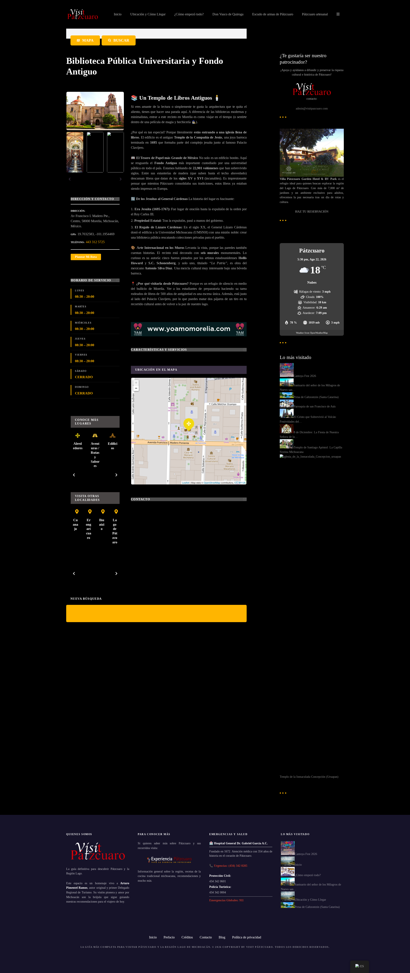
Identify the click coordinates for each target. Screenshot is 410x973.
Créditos (187, 937)
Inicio (118, 14)
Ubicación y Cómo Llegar (147, 14)
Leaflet (185, 482)
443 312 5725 (95, 242)
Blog (222, 937)
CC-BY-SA (239, 482)
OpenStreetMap (212, 482)
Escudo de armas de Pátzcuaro (272, 14)
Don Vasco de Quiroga (227, 14)
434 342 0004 (217, 892)
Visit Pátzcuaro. (260, 947)
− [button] (136, 388)
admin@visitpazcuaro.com (312, 108)
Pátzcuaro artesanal (315, 14)
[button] (69, 179)
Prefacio (169, 937)
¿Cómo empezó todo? (189, 14)
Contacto (206, 937)
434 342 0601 (217, 881)
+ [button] (136, 382)
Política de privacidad (246, 937)
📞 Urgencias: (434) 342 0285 (228, 865)
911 (241, 900)
